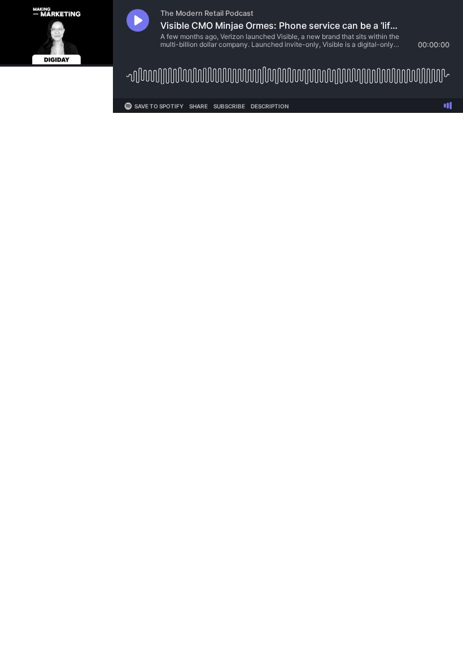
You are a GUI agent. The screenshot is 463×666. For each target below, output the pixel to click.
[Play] (137, 20)
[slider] (287, 71)
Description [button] (270, 106)
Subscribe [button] (229, 106)
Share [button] (198, 106)
